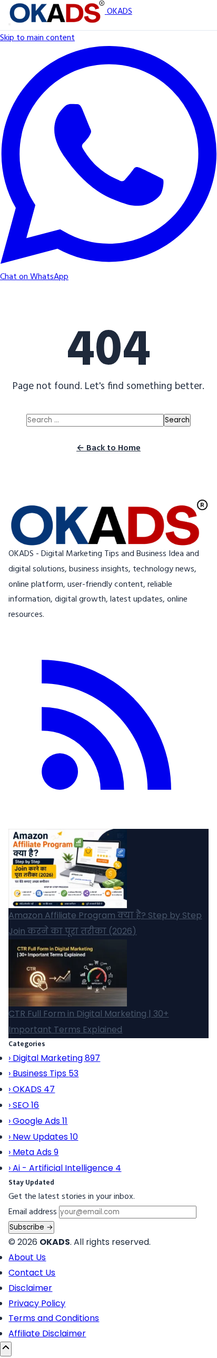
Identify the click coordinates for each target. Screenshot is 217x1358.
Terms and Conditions (53, 1318)
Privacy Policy (36, 1303)
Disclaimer (30, 1288)
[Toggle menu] (9, 24)
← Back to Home (108, 448)
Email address (32, 1212)
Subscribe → (31, 1227)
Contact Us (31, 1273)
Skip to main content (37, 38)
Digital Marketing (54, 1058)
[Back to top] (6, 1349)
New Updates (43, 1137)
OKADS (31, 1089)
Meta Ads (33, 1152)
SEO (23, 1105)
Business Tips (43, 1073)
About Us (27, 1257)
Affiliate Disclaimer (47, 1333)
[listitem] (108, 821)
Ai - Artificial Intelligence (64, 1168)
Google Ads (37, 1121)
